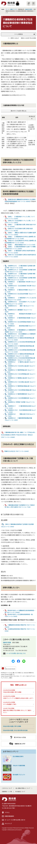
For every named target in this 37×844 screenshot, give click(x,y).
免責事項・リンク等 (7, 791)
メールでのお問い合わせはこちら (16, 653)
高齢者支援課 (28, 9)
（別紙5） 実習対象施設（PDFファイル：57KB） (21, 244)
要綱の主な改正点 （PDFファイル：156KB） (16, 451)
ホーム (7, 9)
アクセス (7, 812)
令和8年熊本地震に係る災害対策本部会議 (15, 730)
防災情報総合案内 (18, 756)
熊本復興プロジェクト (19, 774)
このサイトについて (7, 788)
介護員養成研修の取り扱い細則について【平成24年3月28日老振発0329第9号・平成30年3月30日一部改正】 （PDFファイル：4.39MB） (18, 435)
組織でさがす (13, 9)
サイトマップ (8, 823)
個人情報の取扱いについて (23, 788)
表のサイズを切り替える (18, 111)
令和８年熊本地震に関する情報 (12, 692)
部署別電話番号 (9, 816)
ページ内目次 (18, 34)
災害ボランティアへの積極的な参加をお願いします (18, 698)
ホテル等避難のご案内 (9, 704)
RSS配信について (20, 791)
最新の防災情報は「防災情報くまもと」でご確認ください (17, 711)
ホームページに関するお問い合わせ (15, 820)
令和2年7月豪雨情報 (19, 765)
